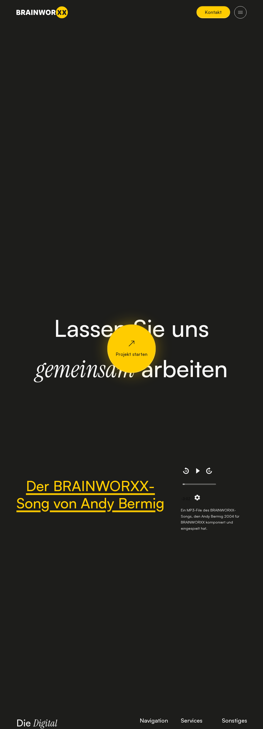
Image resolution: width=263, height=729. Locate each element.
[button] (213, 12)
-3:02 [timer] (185, 499)
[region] (214, 485)
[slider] (199, 484)
